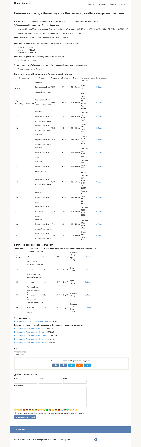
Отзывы (122, 4)
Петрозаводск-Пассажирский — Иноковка (30, 336)
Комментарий (19, 386)
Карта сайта (20, 429)
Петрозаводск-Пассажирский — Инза (28, 329)
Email (41, 378)
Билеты (91, 4)
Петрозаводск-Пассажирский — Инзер (29, 332)
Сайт (65, 378)
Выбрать (99, 87)
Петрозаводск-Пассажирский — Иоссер (29, 343)
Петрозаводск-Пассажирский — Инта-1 (29, 339)
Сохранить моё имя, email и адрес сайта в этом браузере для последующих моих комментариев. (51, 413)
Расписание (101, 4)
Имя (16, 378)
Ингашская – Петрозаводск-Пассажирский (31, 322)
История (113, 4)
